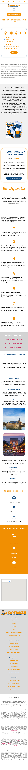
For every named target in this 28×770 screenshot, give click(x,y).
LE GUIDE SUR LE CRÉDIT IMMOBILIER (14, 347)
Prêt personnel (9, 41)
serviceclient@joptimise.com (16, 745)
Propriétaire (9, 46)
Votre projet (7, 37)
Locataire (16, 46)
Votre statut (7, 44)
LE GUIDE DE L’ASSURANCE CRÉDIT (14, 343)
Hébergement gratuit (11, 48)
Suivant (14, 52)
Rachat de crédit (10, 39)
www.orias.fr (16, 74)
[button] (14, 10)
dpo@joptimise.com (17, 762)
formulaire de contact (13, 76)
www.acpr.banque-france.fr (6, 743)
